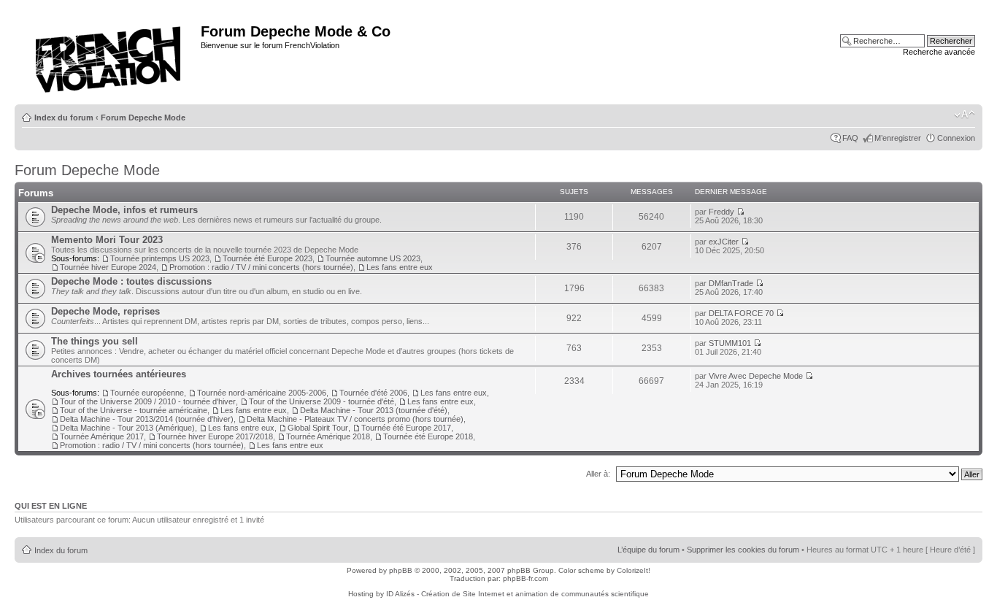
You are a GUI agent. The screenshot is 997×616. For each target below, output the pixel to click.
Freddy (721, 211)
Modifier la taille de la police (964, 114)
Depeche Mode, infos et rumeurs (124, 209)
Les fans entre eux (399, 267)
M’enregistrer (897, 138)
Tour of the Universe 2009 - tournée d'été (321, 401)
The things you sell (94, 341)
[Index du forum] (109, 55)
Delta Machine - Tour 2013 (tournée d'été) (373, 410)
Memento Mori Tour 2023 (107, 239)
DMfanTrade (731, 283)
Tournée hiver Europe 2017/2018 (215, 436)
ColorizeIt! (633, 570)
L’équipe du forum (648, 549)
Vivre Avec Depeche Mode (756, 375)
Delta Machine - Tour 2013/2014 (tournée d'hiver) (147, 419)
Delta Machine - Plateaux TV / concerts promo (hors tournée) (355, 419)
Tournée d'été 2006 (373, 392)
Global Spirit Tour (318, 427)
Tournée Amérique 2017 (102, 436)
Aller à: (598, 473)
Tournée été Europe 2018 (428, 436)
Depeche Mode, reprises (105, 311)
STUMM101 (730, 343)
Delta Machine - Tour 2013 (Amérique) (127, 427)
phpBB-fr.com (525, 578)
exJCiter (724, 241)
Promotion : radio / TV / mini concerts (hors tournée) (261, 267)
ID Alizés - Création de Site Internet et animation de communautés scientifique (517, 594)
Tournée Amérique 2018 (328, 436)
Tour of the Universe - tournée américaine (133, 410)
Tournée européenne (147, 392)
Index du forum (63, 117)
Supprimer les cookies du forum (743, 549)
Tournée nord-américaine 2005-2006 (261, 392)
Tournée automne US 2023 (373, 258)
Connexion (956, 138)
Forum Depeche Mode (143, 117)
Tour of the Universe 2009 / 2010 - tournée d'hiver (148, 401)
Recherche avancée (939, 51)
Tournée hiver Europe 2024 (108, 267)
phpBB (400, 570)
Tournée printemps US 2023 (159, 258)
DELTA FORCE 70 (741, 313)
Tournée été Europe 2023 (267, 258)
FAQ (850, 138)
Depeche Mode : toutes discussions (131, 281)
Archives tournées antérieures (118, 374)
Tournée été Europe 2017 (406, 427)
